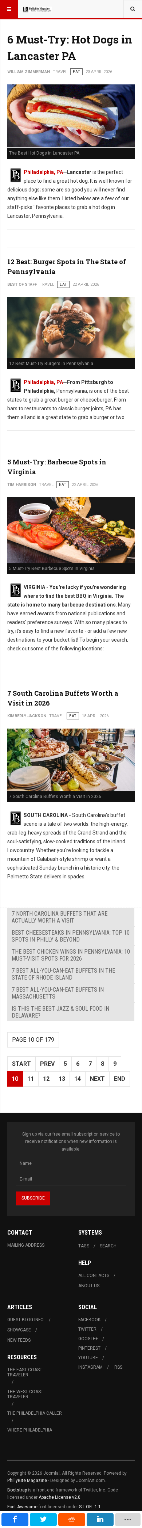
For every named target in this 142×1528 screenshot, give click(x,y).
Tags (83, 1245)
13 (62, 1078)
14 (77, 1078)
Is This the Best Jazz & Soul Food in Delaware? (60, 1012)
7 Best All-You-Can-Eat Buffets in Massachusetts (58, 993)
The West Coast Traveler (25, 1394)
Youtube (88, 1357)
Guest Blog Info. (25, 1319)
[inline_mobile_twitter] (43, 1519)
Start (21, 1063)
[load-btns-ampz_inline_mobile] (128, 1519)
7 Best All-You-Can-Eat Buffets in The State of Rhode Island (63, 974)
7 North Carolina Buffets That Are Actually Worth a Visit (59, 917)
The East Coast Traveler (24, 1372)
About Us (88, 1285)
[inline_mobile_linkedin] (100, 1519)
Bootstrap (17, 1490)
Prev (47, 1063)
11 (30, 1078)
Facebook (89, 1319)
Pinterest (89, 1348)
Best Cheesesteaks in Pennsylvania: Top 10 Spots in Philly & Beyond (71, 936)
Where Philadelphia (29, 1430)
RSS (118, 1367)
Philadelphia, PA (43, 172)
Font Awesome (22, 1506)
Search (108, 1245)
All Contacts (93, 1275)
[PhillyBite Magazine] (37, 9)
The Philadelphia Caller (34, 1413)
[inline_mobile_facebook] (14, 1519)
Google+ (88, 1338)
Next (97, 1078)
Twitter (87, 1329)
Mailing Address (25, 1245)
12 (46, 1078)
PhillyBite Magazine (27, 1480)
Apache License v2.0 (59, 1497)
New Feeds (19, 1340)
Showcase (19, 1330)
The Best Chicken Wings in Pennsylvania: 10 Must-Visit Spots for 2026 (71, 955)
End (119, 1078)
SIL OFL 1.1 (90, 1506)
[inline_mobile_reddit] (71, 1519)
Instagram (90, 1367)
